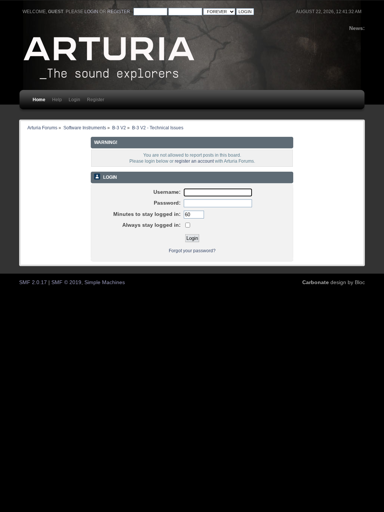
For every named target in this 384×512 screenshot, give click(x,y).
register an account (194, 161)
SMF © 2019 (66, 282)
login (91, 11)
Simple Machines (104, 282)
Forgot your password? (192, 250)
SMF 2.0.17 (33, 282)
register (118, 11)
